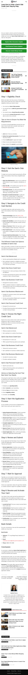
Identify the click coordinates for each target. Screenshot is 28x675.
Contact (8, 671)
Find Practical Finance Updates (14, 46)
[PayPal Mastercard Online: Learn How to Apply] (4, 614)
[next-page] (4, 633)
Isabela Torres (14, 593)
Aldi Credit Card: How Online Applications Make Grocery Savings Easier (16, 621)
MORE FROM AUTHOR (17, 609)
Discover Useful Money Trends (14, 50)
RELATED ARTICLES (6, 609)
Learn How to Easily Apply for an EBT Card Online (7, 577)
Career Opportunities (5, 664)
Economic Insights (3, 616)
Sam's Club (20, 215)
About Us (19, 671)
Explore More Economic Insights (14, 42)
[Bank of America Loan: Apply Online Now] (4, 627)
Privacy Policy (13, 671)
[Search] (26, 1)
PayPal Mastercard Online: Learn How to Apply (13, 640)
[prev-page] (2, 633)
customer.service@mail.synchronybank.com (13, 540)
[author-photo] (14, 591)
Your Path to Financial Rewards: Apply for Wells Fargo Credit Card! (21, 578)
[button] (2, 1)
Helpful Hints (4, 657)
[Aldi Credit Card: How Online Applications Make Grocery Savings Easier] (4, 621)
